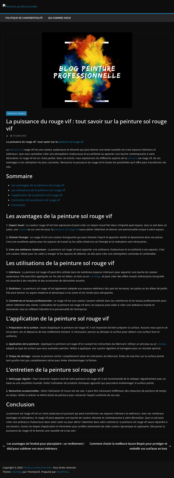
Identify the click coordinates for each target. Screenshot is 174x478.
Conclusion (18, 205)
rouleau (161, 343)
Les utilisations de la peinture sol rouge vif (38, 190)
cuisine (23, 229)
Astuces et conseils (16, 113)
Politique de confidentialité (24, 17)
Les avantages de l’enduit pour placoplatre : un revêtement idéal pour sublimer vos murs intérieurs (45, 446)
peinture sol (16, 149)
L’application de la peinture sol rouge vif (36, 195)
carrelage (95, 276)
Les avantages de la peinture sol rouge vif (37, 185)
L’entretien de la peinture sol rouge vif (35, 200)
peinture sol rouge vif (70, 141)
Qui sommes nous (59, 17)
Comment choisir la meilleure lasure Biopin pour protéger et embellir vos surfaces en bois (128, 446)
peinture (132, 158)
